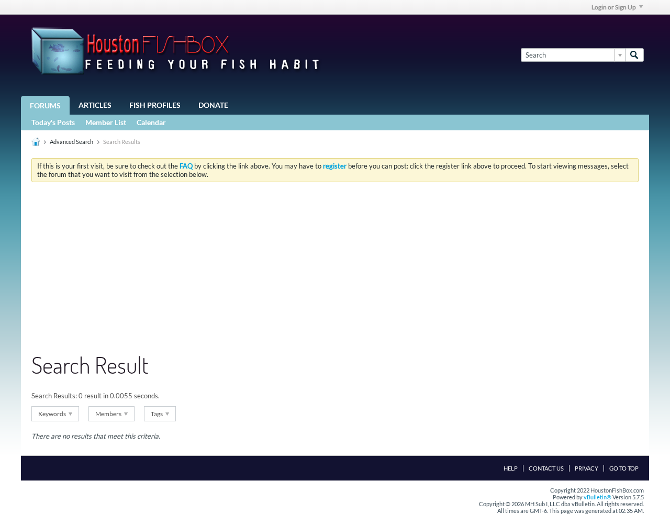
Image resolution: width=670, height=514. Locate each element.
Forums (45, 105)
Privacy (586, 468)
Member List (105, 122)
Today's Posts (53, 122)
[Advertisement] (335, 268)
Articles (95, 104)
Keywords (52, 414)
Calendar (151, 122)
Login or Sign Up (613, 7)
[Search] (634, 55)
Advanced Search (71, 141)
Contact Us (546, 468)
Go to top (624, 468)
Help (511, 468)
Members (108, 414)
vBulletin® (597, 497)
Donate (213, 104)
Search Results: (54, 396)
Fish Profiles (155, 104)
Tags (157, 414)
